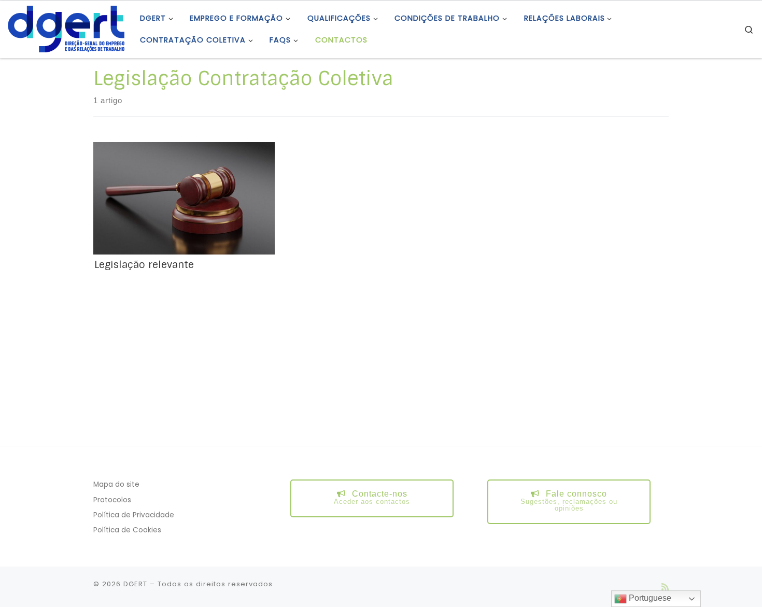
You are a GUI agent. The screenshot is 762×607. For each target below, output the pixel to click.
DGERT (135, 584)
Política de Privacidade (133, 515)
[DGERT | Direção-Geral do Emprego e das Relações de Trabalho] (66, 28)
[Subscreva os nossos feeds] (665, 587)
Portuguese (649, 598)
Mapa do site (116, 484)
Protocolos (112, 500)
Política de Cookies (127, 530)
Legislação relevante (144, 264)
